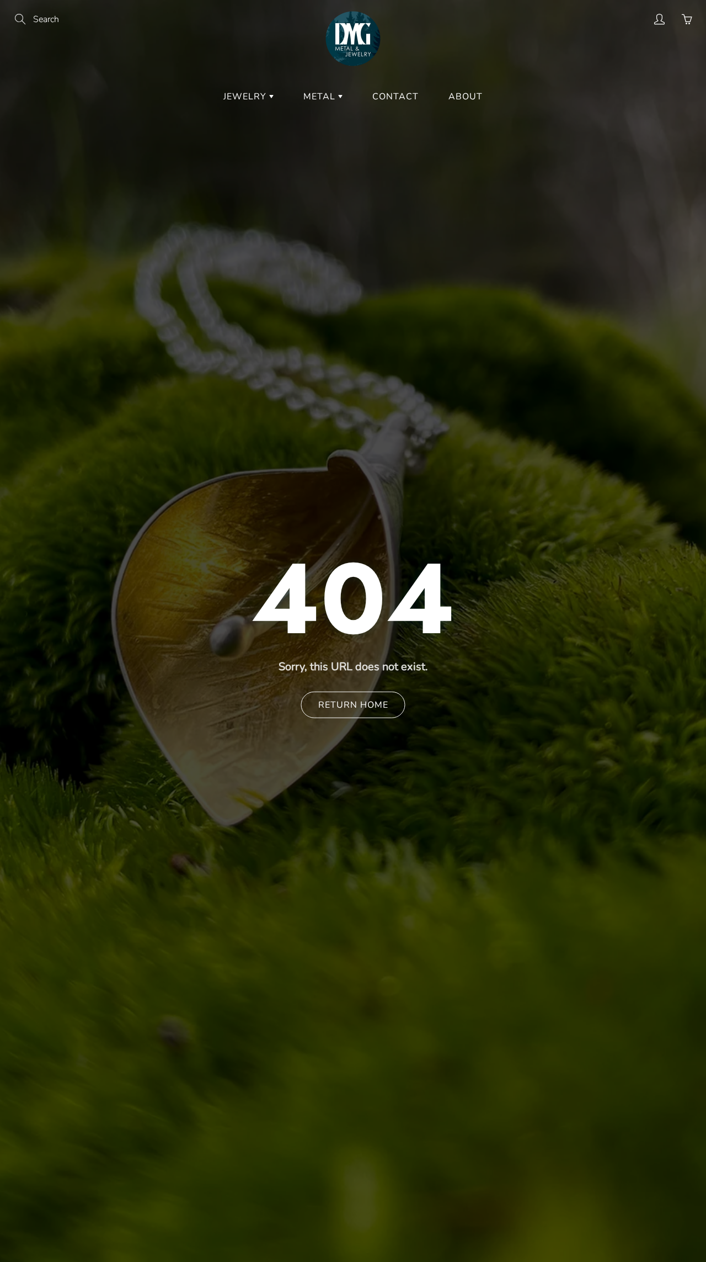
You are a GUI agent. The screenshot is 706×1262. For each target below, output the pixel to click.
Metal (320, 97)
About (465, 97)
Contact (395, 97)
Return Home (353, 704)
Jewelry (246, 97)
